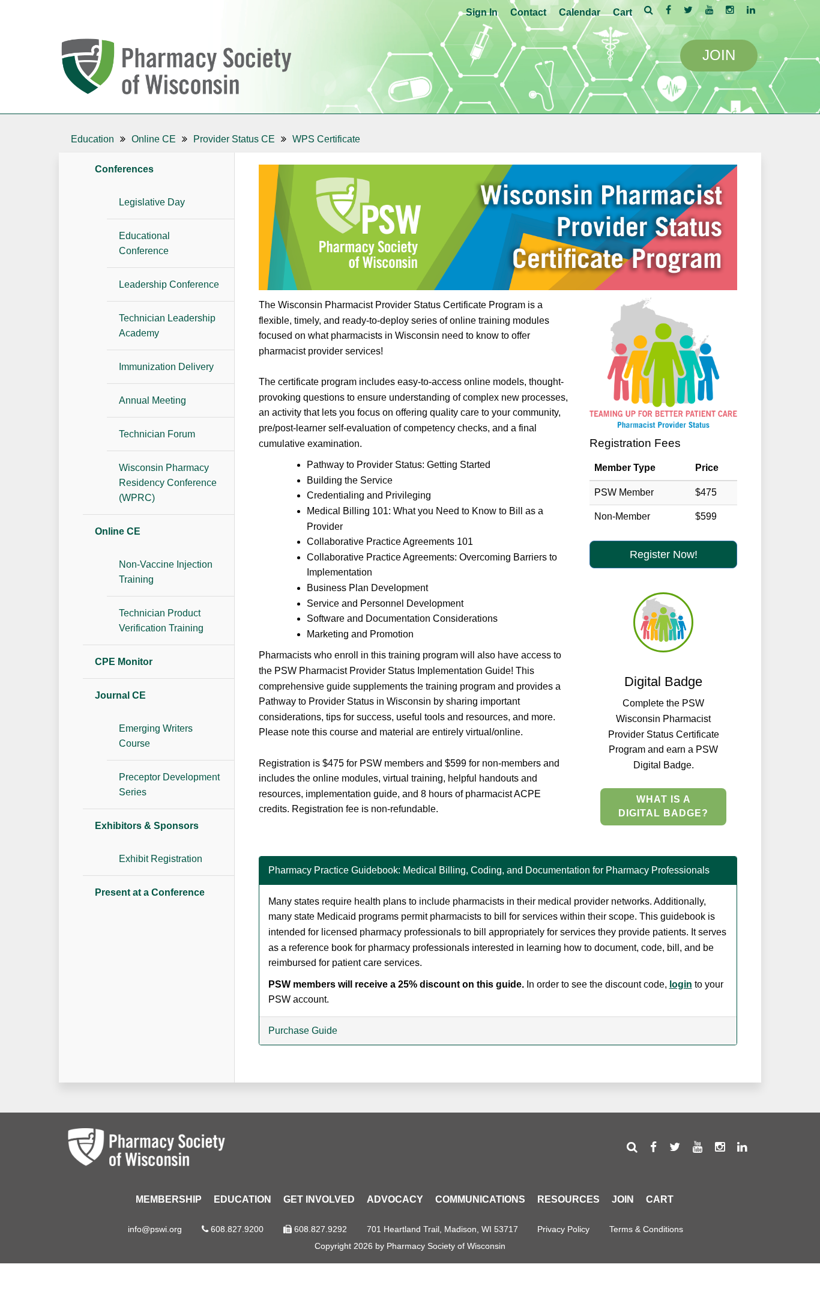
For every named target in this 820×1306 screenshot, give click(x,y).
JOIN (718, 55)
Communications (480, 1199)
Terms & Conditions (646, 1229)
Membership (169, 1199)
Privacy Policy (563, 1229)
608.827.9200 (237, 1229)
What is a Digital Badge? (663, 806)
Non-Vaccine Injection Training (166, 572)
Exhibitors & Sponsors (147, 826)
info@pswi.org (155, 1229)
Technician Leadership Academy (167, 325)
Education (242, 1199)
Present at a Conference (150, 892)
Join (623, 1199)
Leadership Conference (169, 284)
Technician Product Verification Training (161, 620)
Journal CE (120, 695)
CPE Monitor (123, 662)
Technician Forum (157, 434)
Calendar (579, 12)
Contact (528, 12)
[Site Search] (648, 9)
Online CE (117, 531)
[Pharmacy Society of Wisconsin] (176, 64)
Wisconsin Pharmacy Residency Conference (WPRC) (168, 483)
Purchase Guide (302, 1030)
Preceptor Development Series (169, 784)
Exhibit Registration (160, 859)
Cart (622, 12)
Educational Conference (144, 243)
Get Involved (319, 1199)
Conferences (124, 169)
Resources (568, 1199)
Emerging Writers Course (156, 736)
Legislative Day (152, 202)
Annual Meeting (152, 400)
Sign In (482, 12)
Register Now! (664, 554)
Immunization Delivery (166, 367)
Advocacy (395, 1199)
